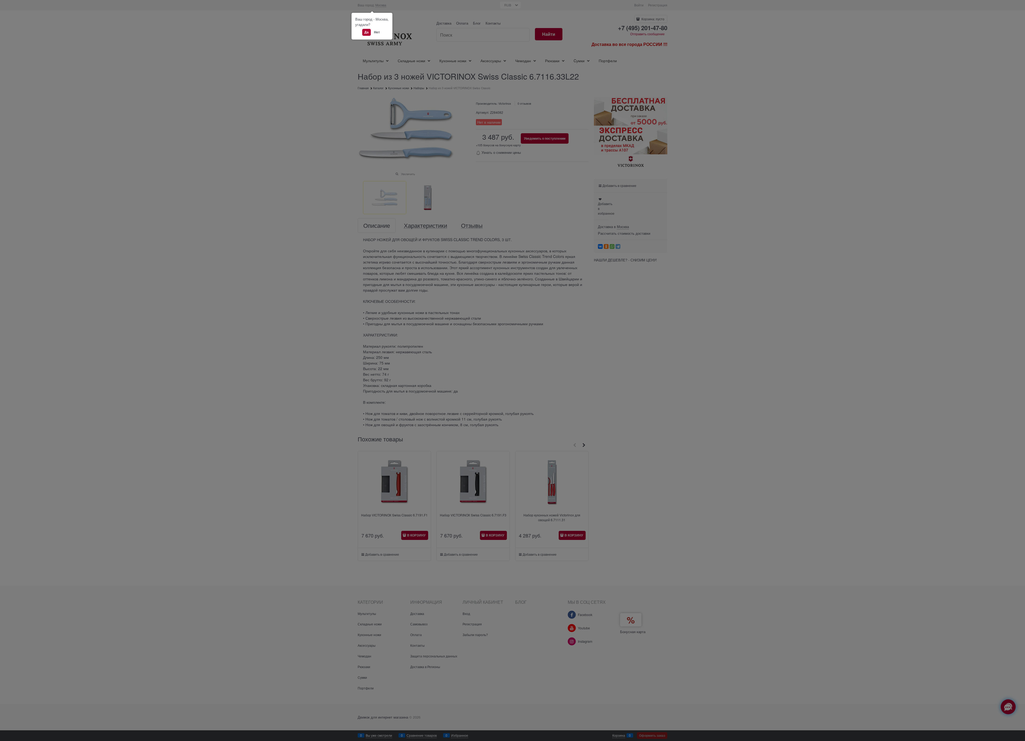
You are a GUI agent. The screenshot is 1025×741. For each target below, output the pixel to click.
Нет (377, 32)
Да (366, 32)
